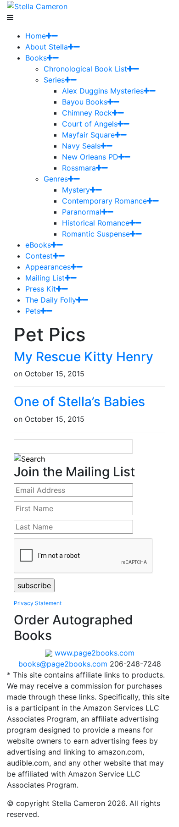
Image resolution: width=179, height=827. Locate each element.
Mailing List (45, 277)
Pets (32, 310)
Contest (39, 255)
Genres (56, 178)
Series (54, 79)
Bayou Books (84, 101)
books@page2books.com (62, 663)
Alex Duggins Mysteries (103, 90)
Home (35, 35)
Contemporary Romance (104, 200)
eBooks (38, 244)
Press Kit (40, 288)
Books (36, 57)
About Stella (46, 46)
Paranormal (81, 211)
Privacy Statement (38, 603)
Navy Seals (81, 145)
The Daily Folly (50, 299)
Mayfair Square (88, 134)
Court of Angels (89, 123)
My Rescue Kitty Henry (83, 356)
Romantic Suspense (96, 233)
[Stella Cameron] (37, 5)
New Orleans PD (90, 156)
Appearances (48, 266)
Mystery (76, 189)
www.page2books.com (94, 652)
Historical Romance (95, 222)
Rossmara (79, 167)
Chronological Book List (85, 68)
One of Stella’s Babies (79, 401)
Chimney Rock (87, 112)
